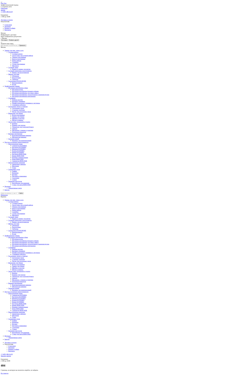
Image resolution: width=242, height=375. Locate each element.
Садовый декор (13, 67)
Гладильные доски (18, 108)
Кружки (14, 174)
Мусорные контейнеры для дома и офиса (25, 93)
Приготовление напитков (16, 162)
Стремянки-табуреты (19, 105)
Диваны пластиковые (19, 57)
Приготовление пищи (15, 144)
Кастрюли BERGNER (19, 154)
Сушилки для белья (18, 110)
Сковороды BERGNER (19, 161)
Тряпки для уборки (18, 117)
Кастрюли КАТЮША (19, 147)
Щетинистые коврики (19, 137)
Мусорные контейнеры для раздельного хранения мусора (30, 94)
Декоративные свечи (15, 188)
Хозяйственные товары (12, 86)
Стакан (14, 179)
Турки (14, 168)
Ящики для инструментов (20, 72)
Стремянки (12, 98)
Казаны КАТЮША (18, 151)
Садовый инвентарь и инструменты (20, 71)
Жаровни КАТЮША (19, 149)
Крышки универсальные (20, 157)
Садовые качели (17, 54)
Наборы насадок (17, 100)
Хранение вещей (13, 139)
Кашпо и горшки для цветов (21, 69)
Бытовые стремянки (18, 101)
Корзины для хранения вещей (21, 140)
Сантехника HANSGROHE (17, 81)
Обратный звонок (4, 9)
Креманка (15, 173)
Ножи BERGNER (18, 159)
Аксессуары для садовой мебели (22, 55)
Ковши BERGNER (18, 156)
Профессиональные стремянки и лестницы (26, 103)
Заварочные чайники (19, 164)
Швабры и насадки (18, 118)
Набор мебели (16, 60)
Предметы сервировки (19, 176)
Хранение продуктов (15, 181)
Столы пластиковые (18, 64)
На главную (4, 373)
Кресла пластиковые (18, 59)
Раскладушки (16, 77)
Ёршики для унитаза (18, 125)
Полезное (8, 26)
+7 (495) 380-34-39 (7, 12)
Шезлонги (15, 66)
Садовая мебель (13, 52)
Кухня (14, 84)
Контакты (8, 30)
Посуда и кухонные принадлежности (16, 142)
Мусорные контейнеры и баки (18, 88)
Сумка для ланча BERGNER (21, 185)
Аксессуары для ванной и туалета (19, 122)
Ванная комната (17, 83)
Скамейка (15, 62)
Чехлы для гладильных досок (21, 111)
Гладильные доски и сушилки (18, 106)
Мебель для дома (13, 74)
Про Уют (4, 3)
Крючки (14, 123)
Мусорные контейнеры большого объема (25, 91)
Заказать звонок (6, 356)
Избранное (4, 195)
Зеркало (14, 128)
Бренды (7, 190)
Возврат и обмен (10, 28)
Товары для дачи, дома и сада (14, 50)
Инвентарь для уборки (15, 113)
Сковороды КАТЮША (19, 145)
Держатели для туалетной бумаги (23, 127)
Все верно (4, 40)
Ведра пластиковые (18, 115)
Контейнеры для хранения (20, 183)
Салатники (15, 178)
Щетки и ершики (17, 120)
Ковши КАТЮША (18, 152)
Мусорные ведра (17, 89)
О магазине (8, 25)
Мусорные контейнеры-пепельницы (24, 96)
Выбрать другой (13, 40)
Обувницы (15, 76)
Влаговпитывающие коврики (21, 135)
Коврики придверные (15, 134)
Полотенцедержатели (19, 132)
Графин (14, 171)
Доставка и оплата (7, 20)
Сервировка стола (14, 169)
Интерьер (8, 186)
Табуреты (15, 79)
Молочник (15, 166)
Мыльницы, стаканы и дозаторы (22, 130)
